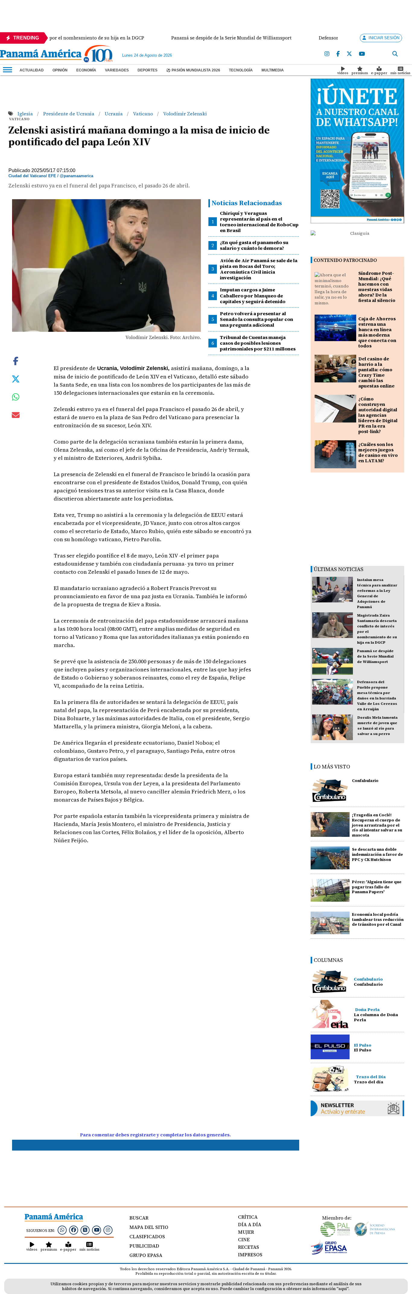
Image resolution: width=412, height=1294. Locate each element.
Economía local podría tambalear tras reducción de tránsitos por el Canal (378, 919)
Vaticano (143, 113)
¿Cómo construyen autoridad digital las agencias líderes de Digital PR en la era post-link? (378, 415)
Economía (86, 70)
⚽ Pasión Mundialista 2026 (193, 70)
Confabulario (365, 780)
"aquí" (342, 1288)
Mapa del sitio (148, 1227)
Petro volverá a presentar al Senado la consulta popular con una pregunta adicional (256, 319)
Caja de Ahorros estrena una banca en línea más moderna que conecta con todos (377, 332)
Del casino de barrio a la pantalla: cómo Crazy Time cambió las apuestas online (376, 372)
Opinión (60, 70)
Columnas (328, 960)
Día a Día (249, 1224)
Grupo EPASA (145, 1255)
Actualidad (32, 70)
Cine (244, 1239)
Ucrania (114, 113)
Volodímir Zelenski (185, 113)
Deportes (147, 70)
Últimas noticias (338, 569)
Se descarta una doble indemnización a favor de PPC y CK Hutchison (377, 854)
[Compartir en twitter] (15, 378)
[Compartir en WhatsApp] (16, 398)
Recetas (248, 1247)
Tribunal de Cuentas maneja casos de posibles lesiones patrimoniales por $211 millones (258, 343)
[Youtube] (362, 54)
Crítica (248, 1217)
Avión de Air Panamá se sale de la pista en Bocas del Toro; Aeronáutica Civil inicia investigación (258, 269)
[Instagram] (327, 54)
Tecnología (241, 70)
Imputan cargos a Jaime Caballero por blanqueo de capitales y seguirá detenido (252, 295)
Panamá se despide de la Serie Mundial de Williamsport (375, 656)
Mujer (246, 1232)
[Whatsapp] (62, 1229)
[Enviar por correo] (16, 416)
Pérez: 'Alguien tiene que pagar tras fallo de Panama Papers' (376, 887)
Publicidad (144, 1245)
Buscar (138, 1217)
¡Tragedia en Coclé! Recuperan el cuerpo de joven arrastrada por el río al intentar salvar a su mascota (377, 825)
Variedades (117, 70)
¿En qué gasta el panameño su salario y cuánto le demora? (254, 245)
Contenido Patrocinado (345, 260)
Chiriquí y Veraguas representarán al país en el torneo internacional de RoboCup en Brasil (259, 222)
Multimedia (272, 70)
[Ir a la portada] (40, 55)
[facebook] (338, 54)
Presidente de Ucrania (69, 113)
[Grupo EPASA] (329, 1253)
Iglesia (25, 113)
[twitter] (349, 54)
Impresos (250, 1254)
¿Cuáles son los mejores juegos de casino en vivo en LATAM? (378, 452)
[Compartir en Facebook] (15, 360)
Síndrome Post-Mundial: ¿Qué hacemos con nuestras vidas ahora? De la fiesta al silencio (376, 286)
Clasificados (147, 1236)
